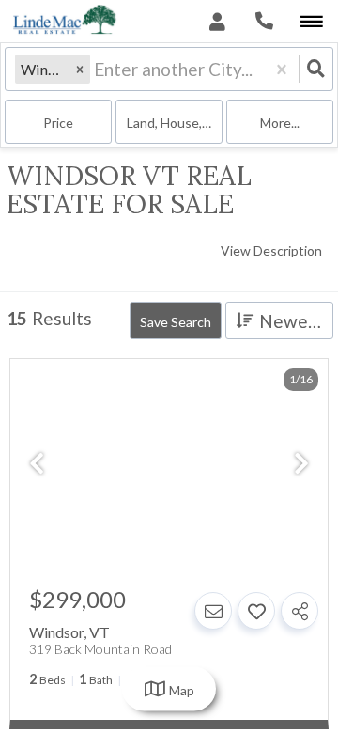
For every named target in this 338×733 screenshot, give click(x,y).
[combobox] (96, 69)
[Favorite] (256, 611)
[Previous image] (36, 465)
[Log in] (217, 21)
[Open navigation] (311, 22)
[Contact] (213, 611)
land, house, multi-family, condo (175, 123)
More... (280, 123)
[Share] (299, 611)
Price (58, 123)
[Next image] (301, 465)
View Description (271, 250)
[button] (79, 69)
